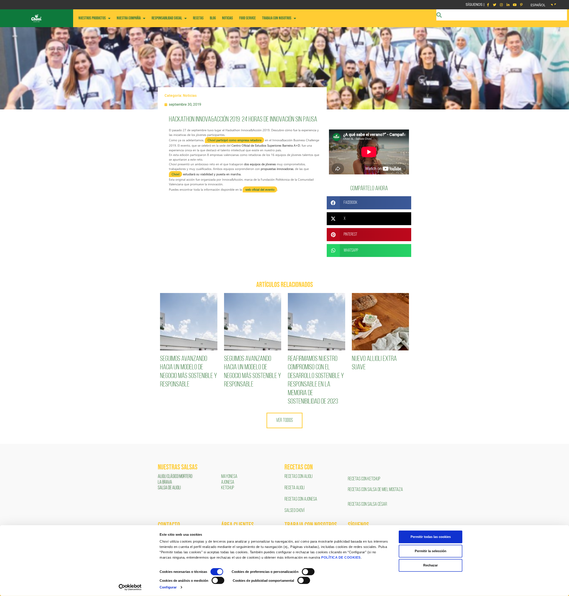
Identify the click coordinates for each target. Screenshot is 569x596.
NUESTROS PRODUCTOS (92, 18)
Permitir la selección (430, 551)
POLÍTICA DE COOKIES (341, 557)
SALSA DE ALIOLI (169, 488)
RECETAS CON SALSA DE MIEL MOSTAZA (376, 489)
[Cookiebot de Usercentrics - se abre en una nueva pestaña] (130, 587)
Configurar (168, 587)
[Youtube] (514, 4)
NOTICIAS (227, 18)
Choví (175, 174)
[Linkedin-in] (508, 4)
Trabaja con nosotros (276, 18)
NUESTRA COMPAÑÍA (129, 18)
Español (538, 4)
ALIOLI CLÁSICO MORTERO (175, 476)
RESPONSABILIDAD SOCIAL (167, 18)
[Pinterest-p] (521, 4)
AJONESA (227, 482)
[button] (369, 202)
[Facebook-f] (488, 4)
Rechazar (430, 565)
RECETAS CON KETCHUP (364, 479)
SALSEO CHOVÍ (294, 510)
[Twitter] (494, 4)
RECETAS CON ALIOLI (298, 476)
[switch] (308, 571)
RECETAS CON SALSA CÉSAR (367, 504)
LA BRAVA (165, 482)
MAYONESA (229, 476)
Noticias (190, 95)
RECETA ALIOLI (294, 488)
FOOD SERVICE (247, 18)
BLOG (213, 18)
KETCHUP (227, 488)
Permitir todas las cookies (431, 537)
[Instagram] (501, 4)
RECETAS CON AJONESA (301, 499)
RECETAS (198, 18)
